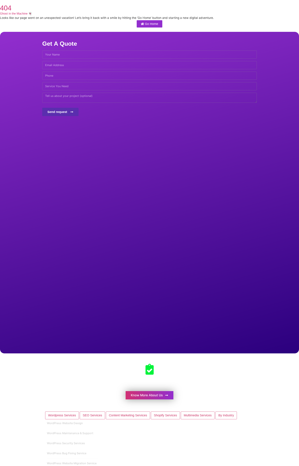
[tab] (62, 415)
